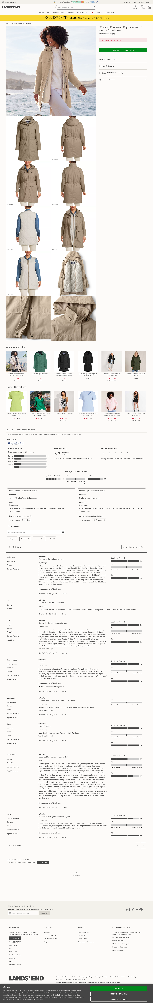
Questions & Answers (107, 80)
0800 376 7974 (139, 2)
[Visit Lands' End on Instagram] (128, 910)
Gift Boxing (82, 935)
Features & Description (108, 59)
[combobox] (135, 547)
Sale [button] (91, 12)
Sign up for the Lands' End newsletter (21, 906)
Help (147, 2)
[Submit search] (94, 7)
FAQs (11, 948)
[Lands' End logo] (26, 978)
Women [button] (41, 12)
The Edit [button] (99, 12)
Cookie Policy (57, 995)
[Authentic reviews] (16, 443)
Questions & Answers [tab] (26, 429)
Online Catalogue (10, 2)
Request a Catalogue (119, 947)
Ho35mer (82, 502)
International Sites (79, 979)
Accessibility (132, 977)
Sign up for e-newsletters (121, 937)
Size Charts (13, 952)
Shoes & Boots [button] (82, 12)
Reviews (9, 429)
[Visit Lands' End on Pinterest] (140, 910)
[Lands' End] (11, 7)
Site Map (68, 979)
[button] (103, 453)
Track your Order (15, 955)
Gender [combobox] (23, 539)
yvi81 (11, 502)
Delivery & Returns (106, 66)
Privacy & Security (101, 977)
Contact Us (13, 945)
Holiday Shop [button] (109, 12)
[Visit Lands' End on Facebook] (136, 910)
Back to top (76, 875)
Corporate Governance (117, 977)
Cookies (74, 977)
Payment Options (15, 964)
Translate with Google (46, 649)
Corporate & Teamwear (86, 942)
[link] (65, 453)
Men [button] (48, 12)
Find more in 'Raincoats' (123, 50)
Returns (11, 961)
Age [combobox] (36, 539)
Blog (45, 942)
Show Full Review (15, 511)
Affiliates (59, 979)
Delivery (12, 958)
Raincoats (29, 23)
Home (7, 23)
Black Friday (118, 950)
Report (64, 594)
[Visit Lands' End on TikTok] (132, 910)
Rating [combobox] (11, 539)
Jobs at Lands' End (50, 935)
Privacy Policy (97, 982)
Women (13, 23)
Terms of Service (110, 982)
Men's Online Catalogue (120, 944)
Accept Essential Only (119, 994)
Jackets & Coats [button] (58, 12)
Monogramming (83, 932)
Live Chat (129, 2)
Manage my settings (119, 999)
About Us (47, 932)
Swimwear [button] (70, 12)
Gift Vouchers (82, 939)
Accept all (118, 988)
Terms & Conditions (62, 977)
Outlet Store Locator (50, 939)
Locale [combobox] (49, 539)
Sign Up (44, 913)
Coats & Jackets (20, 23)
